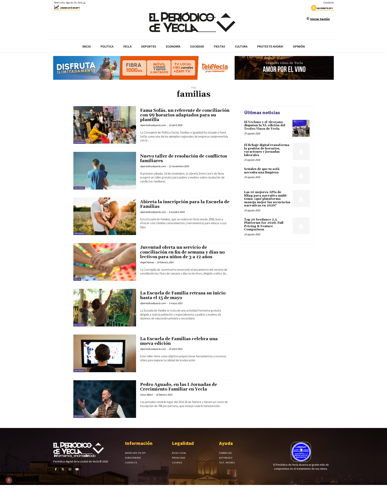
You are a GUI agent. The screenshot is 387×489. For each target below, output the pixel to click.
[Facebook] (55, 469)
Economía (79, 142)
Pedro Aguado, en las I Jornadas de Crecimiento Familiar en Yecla (178, 387)
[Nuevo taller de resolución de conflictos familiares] (104, 171)
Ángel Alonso (147, 262)
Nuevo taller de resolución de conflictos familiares (183, 159)
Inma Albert (146, 394)
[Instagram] (69, 469)
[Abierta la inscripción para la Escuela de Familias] (104, 216)
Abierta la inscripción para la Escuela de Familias (184, 204)
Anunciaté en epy (70, 8)
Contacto (328, 2)
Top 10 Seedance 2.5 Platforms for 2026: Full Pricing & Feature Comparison (263, 225)
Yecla (77, 279)
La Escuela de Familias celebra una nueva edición (179, 341)
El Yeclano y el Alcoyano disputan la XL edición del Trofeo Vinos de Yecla (264, 125)
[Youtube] (77, 469)
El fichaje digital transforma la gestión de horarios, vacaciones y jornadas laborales (266, 150)
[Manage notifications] (9, 480)
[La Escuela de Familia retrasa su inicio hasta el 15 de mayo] (104, 307)
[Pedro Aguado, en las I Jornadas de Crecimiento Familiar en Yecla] (104, 399)
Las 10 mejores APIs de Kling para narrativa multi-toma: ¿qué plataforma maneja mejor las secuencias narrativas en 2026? (267, 198)
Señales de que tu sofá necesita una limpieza (261, 170)
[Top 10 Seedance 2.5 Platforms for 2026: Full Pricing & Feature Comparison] (301, 225)
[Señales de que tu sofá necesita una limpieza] (301, 175)
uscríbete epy (325, 8)
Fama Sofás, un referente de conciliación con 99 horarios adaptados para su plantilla (184, 115)
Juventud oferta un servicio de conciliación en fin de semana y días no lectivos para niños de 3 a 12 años (182, 252)
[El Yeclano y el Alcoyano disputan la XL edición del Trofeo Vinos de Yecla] (301, 128)
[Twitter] (62, 469)
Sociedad (79, 188)
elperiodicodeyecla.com (153, 125)
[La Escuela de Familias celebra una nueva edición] (104, 353)
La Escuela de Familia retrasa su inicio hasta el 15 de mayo (183, 295)
